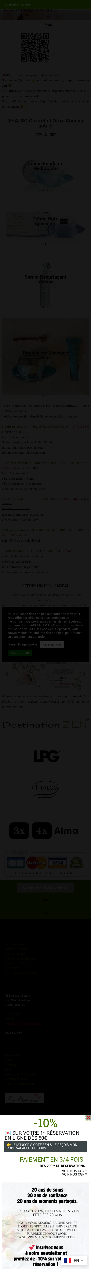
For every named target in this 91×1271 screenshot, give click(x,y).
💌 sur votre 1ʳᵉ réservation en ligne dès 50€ (42, 1135)
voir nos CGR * (74, 1174)
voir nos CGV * (74, 1171)
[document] (45, 635)
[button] (88, 1117)
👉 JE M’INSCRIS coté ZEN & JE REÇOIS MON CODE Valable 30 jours (42, 1146)
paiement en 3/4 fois (51, 1159)
